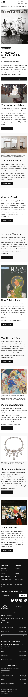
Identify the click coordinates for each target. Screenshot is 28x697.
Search (22, 3)
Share (23, 6)
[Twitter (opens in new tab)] (25, 600)
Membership (4, 570)
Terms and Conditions (6, 691)
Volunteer (17, 573)
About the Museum (19, 579)
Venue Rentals (18, 584)
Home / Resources (5, 6)
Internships (17, 570)
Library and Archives (6, 579)
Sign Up (23, 595)
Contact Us (17, 586)
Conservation (4, 586)
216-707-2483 (5, 646)
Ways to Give (4, 568)
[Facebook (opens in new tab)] (12, 600)
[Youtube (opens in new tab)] (20, 600)
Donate (3, 573)
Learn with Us (4, 582)
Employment (18, 568)
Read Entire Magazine (15, 79)
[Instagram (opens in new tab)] (16, 600)
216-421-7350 (5, 622)
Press (16, 582)
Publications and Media (16, 6)
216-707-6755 (5, 670)
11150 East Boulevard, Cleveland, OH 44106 (12, 619)
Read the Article (7, 128)
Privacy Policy (4, 693)
